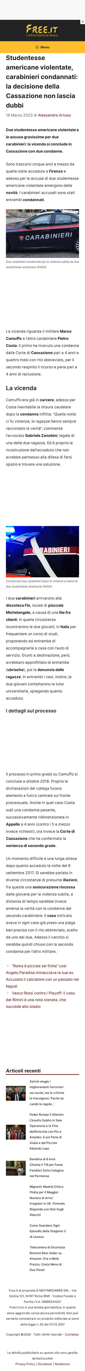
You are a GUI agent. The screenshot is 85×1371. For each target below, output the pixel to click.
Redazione (62, 1364)
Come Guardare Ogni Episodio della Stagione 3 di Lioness (48, 1231)
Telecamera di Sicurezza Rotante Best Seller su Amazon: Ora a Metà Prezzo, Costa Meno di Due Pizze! (47, 1258)
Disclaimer (45, 1364)
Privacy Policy (25, 1364)
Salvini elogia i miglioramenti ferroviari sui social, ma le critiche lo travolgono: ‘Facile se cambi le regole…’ (47, 1093)
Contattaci (72, 1334)
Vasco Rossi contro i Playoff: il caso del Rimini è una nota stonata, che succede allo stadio (40, 1000)
